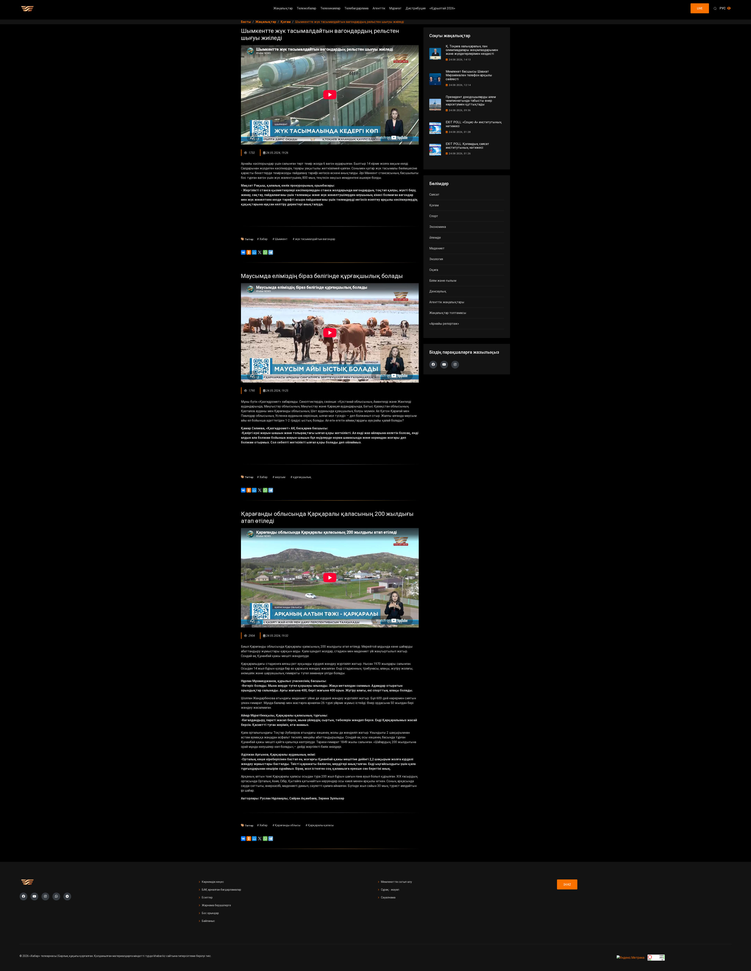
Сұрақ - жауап (390, 889)
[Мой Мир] (254, 252)
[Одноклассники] (248, 252)
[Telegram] (270, 252)
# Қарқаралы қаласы (319, 825)
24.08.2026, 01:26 (460, 153)
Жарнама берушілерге (216, 905)
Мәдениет (437, 248)
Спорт (433, 216)
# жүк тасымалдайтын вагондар (314, 239)
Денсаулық (437, 291)
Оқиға (433, 270)
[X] (259, 252)
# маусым (278, 477)
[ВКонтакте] (243, 252)
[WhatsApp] (265, 252)
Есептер (207, 897)
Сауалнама (388, 897)
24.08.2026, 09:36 (460, 110)
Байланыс (208, 920)
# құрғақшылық (300, 477)
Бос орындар (210, 913)
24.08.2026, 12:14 (460, 85)
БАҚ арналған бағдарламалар (221, 889)
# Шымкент (279, 239)
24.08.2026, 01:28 (460, 132)
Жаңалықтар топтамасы (447, 313)
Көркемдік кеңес (213, 881)
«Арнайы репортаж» (444, 323)
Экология (436, 259)
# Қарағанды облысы (286, 825)
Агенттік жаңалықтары (446, 302)
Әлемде (435, 237)
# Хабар (262, 239)
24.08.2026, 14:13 (460, 59)
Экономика (437, 227)
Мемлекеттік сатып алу (396, 881)
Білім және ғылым (442, 280)
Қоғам (434, 205)
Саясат (434, 194)
